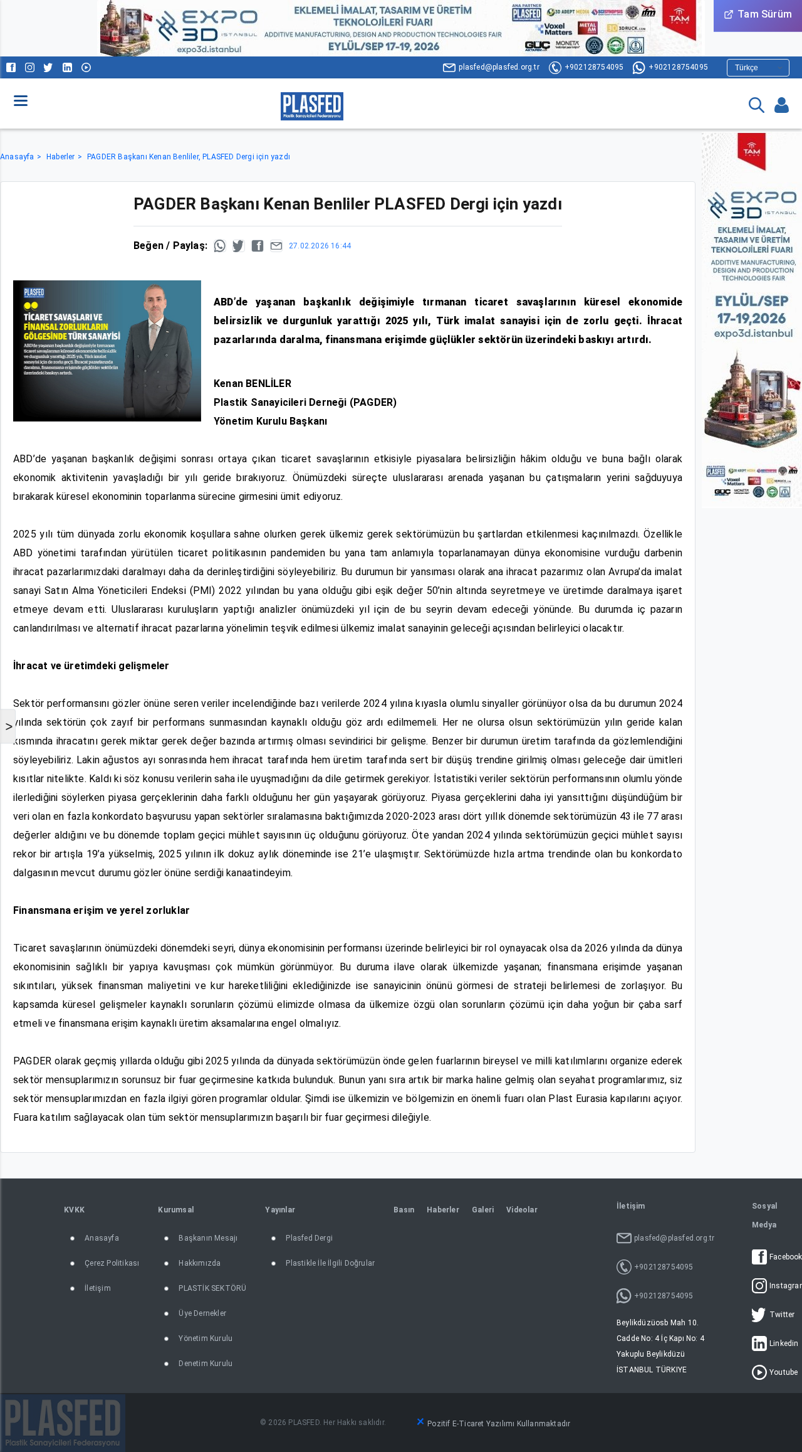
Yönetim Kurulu (205, 1338)
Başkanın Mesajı (208, 1238)
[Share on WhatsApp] (220, 246)
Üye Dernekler (202, 1313)
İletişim (98, 1288)
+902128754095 (594, 67)
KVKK (74, 1210)
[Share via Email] (276, 246)
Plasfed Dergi (309, 1238)
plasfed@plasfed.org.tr (499, 67)
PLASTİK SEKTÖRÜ (212, 1288)
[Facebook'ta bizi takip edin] (11, 67)
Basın (403, 1210)
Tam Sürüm (764, 14)
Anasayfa (17, 156)
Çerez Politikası (112, 1263)
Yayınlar (280, 1210)
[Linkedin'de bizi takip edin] (67, 67)
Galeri (483, 1210)
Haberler (60, 156)
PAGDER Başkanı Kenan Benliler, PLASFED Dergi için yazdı (188, 156)
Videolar (522, 1210)
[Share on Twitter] (238, 246)
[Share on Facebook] (257, 246)
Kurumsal (176, 1210)
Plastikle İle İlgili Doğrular (330, 1263)
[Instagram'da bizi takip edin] (29, 67)
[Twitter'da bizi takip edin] (48, 67)
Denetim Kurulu (205, 1363)
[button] (20, 100)
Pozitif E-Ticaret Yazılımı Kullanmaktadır (498, 1423)
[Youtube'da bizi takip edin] (86, 67)
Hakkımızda (200, 1263)
